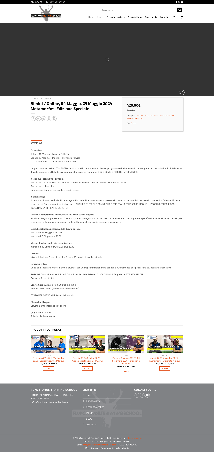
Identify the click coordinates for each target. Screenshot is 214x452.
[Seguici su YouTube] (182, 2)
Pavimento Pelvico (135, 118)
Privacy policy (134, 438)
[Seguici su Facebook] (176, 2)
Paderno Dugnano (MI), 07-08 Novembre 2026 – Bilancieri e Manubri (126, 361)
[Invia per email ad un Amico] (43, 118)
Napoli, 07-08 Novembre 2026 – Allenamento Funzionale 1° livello (164, 359)
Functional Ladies (167, 115)
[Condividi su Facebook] (33, 118)
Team (99, 17)
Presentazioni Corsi (116, 17)
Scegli (48, 368)
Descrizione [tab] (36, 143)
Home (91, 17)
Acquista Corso (135, 17)
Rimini (133, 123)
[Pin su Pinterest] (49, 118)
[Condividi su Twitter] (38, 118)
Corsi (33, 98)
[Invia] (179, 10)
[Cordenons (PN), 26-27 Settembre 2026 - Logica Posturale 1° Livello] (49, 344)
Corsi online (45, 98)
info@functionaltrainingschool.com (99, 444)
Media (154, 17)
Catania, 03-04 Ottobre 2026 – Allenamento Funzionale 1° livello (87, 359)
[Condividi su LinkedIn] (54, 118)
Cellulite (139, 115)
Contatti (164, 17)
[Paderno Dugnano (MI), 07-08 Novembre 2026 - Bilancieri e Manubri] (126, 344)
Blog (147, 17)
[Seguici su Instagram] (179, 2)
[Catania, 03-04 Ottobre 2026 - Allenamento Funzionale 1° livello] (87, 344)
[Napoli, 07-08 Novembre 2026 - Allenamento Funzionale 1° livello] (165, 344)
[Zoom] (182, 92)
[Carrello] (182, 17)
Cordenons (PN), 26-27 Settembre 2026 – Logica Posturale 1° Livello (48, 359)
